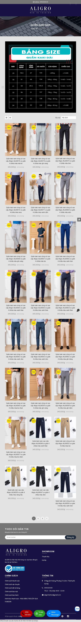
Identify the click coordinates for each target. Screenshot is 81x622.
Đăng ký (70, 537)
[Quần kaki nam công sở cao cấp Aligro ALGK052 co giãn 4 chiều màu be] (65, 428)
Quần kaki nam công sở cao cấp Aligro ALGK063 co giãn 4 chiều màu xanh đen (16, 356)
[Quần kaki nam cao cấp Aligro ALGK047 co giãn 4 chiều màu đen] (40, 476)
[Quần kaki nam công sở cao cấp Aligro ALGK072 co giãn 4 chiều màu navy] (16, 188)
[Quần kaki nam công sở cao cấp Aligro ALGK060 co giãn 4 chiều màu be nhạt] (16, 384)
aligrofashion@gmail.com (52, 595)
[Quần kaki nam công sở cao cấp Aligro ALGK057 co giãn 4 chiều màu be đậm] (16, 433)
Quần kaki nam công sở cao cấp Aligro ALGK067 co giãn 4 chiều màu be (40, 259)
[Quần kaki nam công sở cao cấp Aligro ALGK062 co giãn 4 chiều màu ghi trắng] (65, 335)
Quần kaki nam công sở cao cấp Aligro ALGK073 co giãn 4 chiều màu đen (65, 161)
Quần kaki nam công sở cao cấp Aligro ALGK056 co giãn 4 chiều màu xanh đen (65, 503)
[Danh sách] (10, 117)
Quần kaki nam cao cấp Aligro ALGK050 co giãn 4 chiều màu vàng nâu (16, 492)
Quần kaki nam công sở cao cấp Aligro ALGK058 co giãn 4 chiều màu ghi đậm (65, 405)
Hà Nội (44, 560)
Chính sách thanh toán (12, 581)
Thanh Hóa (45, 557)
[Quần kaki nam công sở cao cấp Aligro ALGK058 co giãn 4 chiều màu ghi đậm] (65, 384)
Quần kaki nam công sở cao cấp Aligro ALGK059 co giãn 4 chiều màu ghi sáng (40, 405)
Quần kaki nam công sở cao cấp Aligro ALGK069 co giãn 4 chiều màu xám (65, 210)
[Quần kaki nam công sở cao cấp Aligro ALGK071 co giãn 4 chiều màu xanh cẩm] (40, 188)
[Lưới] (6, 117)
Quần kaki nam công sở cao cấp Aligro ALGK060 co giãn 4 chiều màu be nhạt (16, 405)
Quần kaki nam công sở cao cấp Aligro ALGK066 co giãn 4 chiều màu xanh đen (65, 259)
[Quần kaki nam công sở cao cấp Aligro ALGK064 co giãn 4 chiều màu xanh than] (65, 286)
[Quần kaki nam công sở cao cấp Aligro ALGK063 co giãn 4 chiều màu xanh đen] (16, 335)
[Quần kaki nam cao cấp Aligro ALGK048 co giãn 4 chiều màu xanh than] (40, 428)
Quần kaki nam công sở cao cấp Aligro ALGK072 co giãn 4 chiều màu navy (16, 210)
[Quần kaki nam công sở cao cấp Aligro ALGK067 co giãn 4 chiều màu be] (40, 237)
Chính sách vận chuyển (12, 584)
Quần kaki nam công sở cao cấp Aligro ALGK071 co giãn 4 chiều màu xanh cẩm (40, 210)
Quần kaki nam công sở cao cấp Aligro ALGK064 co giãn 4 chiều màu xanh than (65, 308)
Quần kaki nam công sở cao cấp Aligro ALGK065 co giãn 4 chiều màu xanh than (16, 308)
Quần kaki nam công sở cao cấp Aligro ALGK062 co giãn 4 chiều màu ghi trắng (65, 356)
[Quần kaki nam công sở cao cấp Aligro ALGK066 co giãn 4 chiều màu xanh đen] (65, 237)
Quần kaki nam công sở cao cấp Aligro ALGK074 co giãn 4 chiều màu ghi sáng (40, 161)
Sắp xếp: (58, 118)
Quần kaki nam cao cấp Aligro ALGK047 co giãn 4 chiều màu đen (40, 492)
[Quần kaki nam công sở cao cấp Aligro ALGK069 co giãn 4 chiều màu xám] (65, 188)
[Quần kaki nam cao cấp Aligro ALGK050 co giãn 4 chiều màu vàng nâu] (16, 476)
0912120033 (44, 2)
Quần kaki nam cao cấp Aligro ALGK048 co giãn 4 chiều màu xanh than (40, 443)
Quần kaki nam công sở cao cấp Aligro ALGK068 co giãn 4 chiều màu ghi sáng (16, 259)
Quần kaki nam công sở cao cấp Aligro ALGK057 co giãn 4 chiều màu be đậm (16, 454)
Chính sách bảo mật (11, 591)
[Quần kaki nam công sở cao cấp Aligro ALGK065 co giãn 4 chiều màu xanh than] (16, 286)
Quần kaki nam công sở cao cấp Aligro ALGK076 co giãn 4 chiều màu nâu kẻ (16, 161)
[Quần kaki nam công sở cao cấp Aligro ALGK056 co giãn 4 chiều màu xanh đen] (65, 482)
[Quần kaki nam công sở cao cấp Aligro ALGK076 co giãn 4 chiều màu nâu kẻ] (16, 139)
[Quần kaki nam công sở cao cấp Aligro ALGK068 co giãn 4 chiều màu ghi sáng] (16, 237)
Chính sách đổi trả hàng (12, 588)
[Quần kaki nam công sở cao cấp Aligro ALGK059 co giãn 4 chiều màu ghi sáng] (40, 384)
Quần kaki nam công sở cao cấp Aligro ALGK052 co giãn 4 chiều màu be (65, 443)
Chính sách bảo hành (11, 595)
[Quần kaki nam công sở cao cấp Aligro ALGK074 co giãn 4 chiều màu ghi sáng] (40, 139)
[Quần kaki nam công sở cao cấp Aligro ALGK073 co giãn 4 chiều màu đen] (65, 139)
